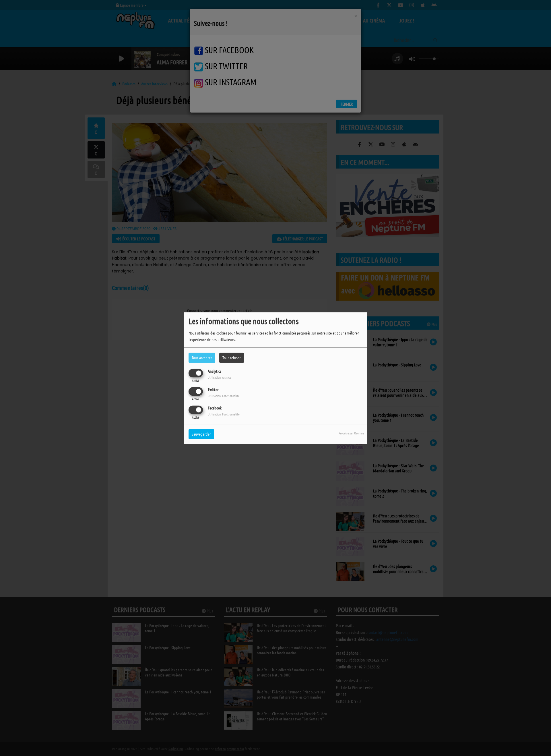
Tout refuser (231, 357)
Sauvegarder (201, 433)
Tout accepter (202, 357)
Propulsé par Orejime (351, 433)
